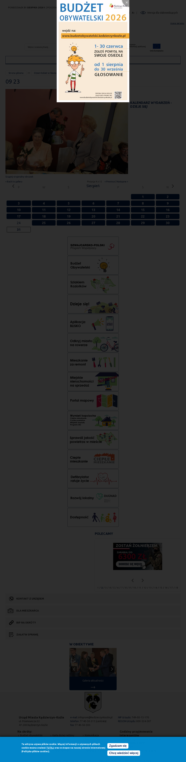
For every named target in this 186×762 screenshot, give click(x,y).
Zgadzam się (118, 745)
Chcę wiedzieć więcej (123, 753)
